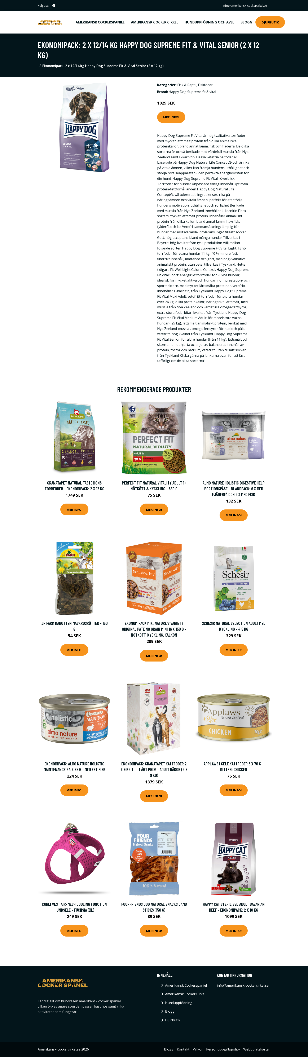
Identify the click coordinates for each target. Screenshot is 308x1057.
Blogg (246, 22)
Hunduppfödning (178, 1002)
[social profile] (54, 6)
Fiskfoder (205, 85)
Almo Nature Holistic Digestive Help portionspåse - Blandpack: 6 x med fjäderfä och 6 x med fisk (234, 488)
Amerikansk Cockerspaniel (100, 22)
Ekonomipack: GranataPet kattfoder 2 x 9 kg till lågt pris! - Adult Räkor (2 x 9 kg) (154, 769)
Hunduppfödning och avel (209, 22)
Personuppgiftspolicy (223, 1049)
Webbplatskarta (256, 1049)
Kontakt (183, 1049)
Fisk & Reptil (186, 85)
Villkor (198, 1049)
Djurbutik (270, 22)
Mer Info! (171, 117)
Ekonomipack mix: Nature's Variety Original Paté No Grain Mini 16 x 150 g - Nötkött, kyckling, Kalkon (154, 628)
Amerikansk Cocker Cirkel (154, 22)
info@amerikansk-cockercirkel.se (245, 6)
